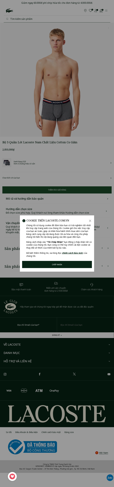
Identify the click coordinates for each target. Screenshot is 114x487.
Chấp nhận (57, 264)
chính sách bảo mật (72, 253)
